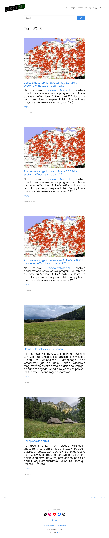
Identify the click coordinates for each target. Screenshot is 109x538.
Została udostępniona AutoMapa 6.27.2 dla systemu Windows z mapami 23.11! (50, 173)
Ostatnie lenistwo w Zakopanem (44, 349)
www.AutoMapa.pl (59, 90)
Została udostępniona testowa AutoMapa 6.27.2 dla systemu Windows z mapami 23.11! (53, 262)
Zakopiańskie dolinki (36, 440)
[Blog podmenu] (67, 7)
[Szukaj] (81, 18)
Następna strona (98, 497)
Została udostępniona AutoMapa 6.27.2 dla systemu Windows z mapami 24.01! (50, 84)
